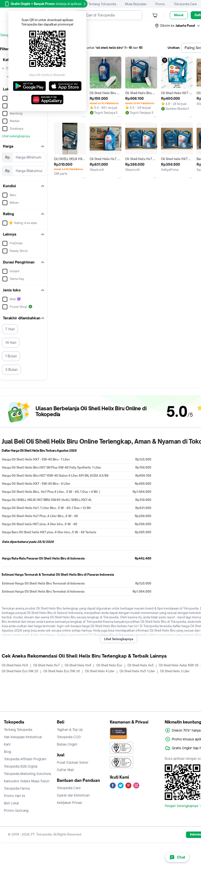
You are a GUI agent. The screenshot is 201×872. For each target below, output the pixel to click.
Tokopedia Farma (17, 788)
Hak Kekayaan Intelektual (23, 737)
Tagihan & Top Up (70, 730)
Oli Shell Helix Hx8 (78, 665)
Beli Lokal (11, 803)
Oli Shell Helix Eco (109, 665)
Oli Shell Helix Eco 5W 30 (61, 671)
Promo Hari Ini (14, 796)
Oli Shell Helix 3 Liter (174, 671)
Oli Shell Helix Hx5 (15, 665)
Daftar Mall (65, 770)
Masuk (179, 15)
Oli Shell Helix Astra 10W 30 (179, 665)
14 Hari (10, 342)
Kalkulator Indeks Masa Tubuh (27, 781)
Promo (160, 4)
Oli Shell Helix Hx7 (46, 665)
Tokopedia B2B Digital (21, 766)
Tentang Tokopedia (102, 4)
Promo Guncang (16, 810)
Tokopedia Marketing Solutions (27, 774)
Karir (7, 744)
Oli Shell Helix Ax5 (140, 665)
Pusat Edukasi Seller (72, 762)
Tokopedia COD (69, 737)
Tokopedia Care (185, 4)
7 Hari (10, 329)
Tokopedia (7, 35)
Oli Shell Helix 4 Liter (99, 671)
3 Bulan (11, 369)
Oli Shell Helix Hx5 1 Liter (137, 671)
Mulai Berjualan (136, 4)
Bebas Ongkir (67, 744)
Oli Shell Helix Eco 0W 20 (20, 671)
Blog (7, 752)
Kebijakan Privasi (69, 803)
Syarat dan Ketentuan (73, 795)
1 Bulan (11, 356)
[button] (177, 25)
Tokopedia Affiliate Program (25, 759)
